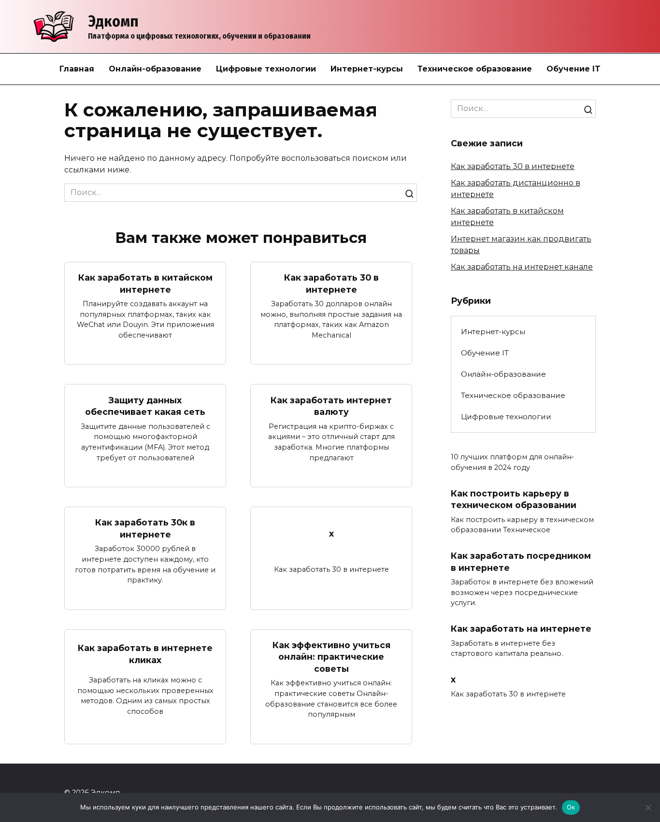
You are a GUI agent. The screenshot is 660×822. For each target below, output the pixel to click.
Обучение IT (573, 68)
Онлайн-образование (155, 68)
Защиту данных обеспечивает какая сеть (145, 406)
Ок (571, 807)
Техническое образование (474, 68)
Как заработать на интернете (521, 629)
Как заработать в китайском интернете (145, 283)
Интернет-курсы (366, 68)
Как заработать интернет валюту (331, 406)
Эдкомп (113, 21)
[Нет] (648, 807)
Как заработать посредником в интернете (521, 562)
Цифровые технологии (266, 68)
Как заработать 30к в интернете (145, 528)
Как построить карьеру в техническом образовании (513, 499)
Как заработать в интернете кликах (145, 654)
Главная (76, 68)
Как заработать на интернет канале (522, 266)
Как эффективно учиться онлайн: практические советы (331, 657)
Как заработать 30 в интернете (331, 283)
